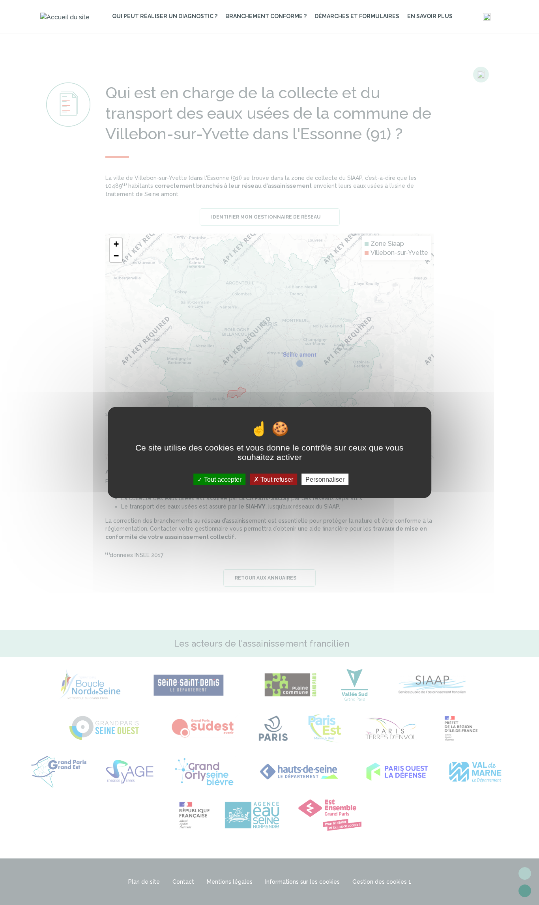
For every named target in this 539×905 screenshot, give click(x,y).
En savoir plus (430, 16)
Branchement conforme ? (266, 16)
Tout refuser (276, 479)
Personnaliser (324, 479)
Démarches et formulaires (356, 16)
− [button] (116, 256)
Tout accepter (221, 479)
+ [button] (116, 244)
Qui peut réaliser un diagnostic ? (164, 16)
